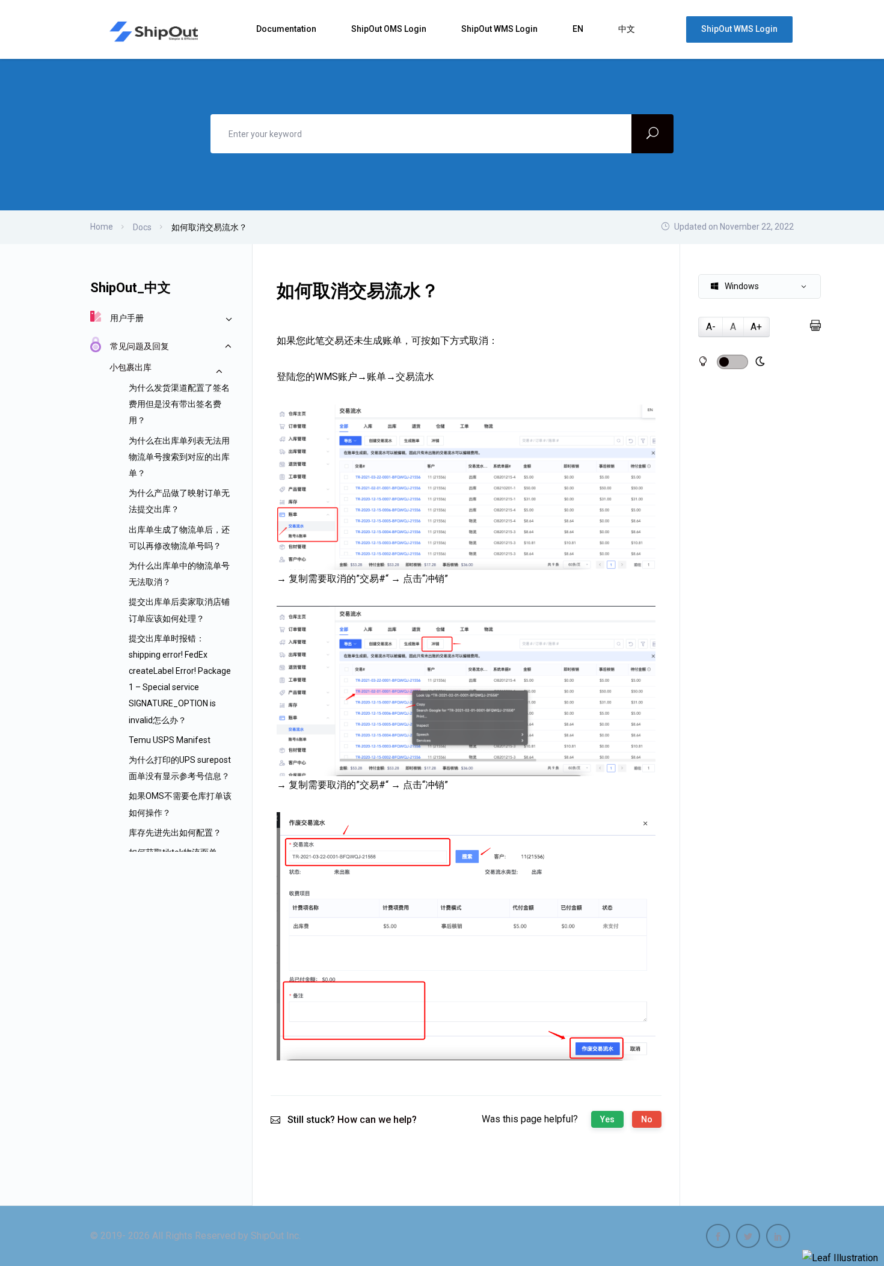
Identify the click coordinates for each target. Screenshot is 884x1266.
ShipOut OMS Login (389, 29)
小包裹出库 (130, 367)
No (646, 1119)
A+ (756, 326)
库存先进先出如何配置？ (175, 832)
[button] (759, 286)
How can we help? (377, 1119)
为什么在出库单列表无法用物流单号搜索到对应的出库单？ (179, 457)
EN (578, 29)
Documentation (287, 29)
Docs (142, 227)
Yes (607, 1119)
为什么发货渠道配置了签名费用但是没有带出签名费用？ (179, 404)
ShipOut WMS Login (500, 29)
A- (711, 326)
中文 (627, 29)
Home (101, 226)
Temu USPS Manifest (169, 740)
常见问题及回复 (139, 346)
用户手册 (127, 318)
